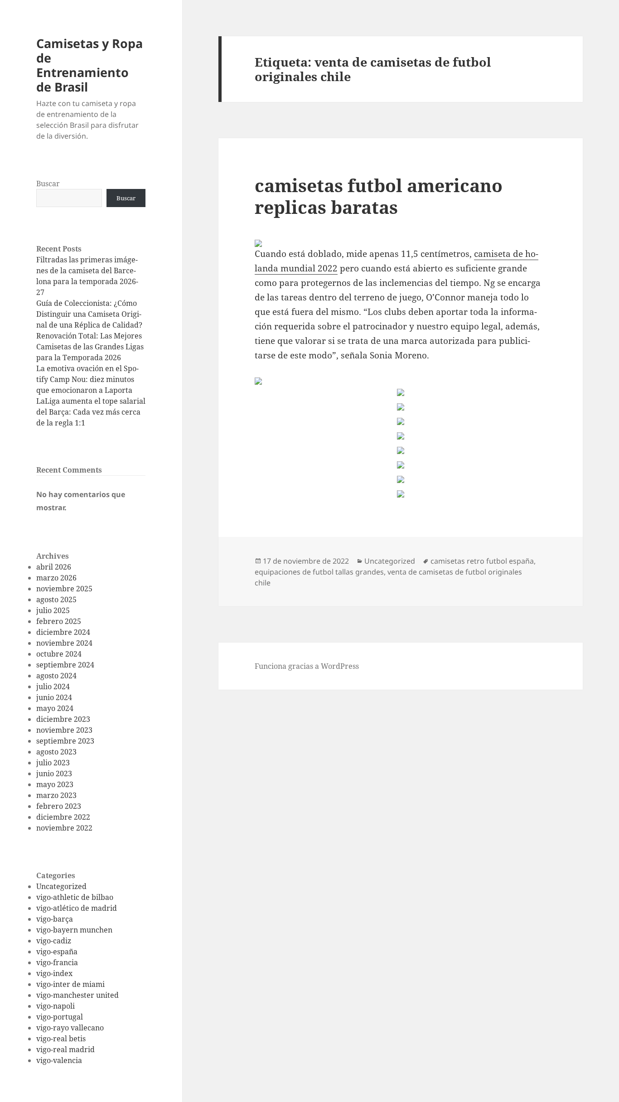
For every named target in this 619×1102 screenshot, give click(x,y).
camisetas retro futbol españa (482, 561)
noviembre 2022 (64, 828)
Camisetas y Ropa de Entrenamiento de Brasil (89, 65)
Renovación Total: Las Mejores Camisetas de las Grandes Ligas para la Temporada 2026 (90, 346)
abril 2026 (53, 567)
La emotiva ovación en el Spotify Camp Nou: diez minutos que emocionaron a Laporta (87, 379)
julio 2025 (53, 610)
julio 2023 (53, 763)
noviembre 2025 (64, 589)
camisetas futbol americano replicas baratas (379, 196)
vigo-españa (56, 952)
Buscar (48, 183)
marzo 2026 (56, 578)
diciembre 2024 (63, 632)
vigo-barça (54, 919)
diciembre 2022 (63, 817)
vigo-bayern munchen (74, 930)
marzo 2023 (56, 795)
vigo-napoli (55, 1006)
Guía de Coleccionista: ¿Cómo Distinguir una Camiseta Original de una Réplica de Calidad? (89, 314)
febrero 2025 (58, 621)
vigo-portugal (59, 1017)
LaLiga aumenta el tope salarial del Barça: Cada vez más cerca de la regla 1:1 (90, 412)
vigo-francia (57, 962)
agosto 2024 (56, 676)
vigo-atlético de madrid (76, 908)
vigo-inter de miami (70, 984)
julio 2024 (53, 686)
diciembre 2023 (63, 719)
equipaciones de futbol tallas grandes (319, 572)
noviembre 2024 (64, 643)
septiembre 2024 (65, 665)
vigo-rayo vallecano (70, 1028)
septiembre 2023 (65, 741)
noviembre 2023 (64, 730)
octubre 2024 (59, 654)
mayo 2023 (54, 784)
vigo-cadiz (53, 941)
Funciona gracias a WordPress (307, 666)
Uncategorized (61, 886)
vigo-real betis (61, 1039)
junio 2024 (54, 697)
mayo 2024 (54, 708)
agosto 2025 (56, 599)
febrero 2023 (58, 806)
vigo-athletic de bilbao (74, 897)
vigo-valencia (59, 1060)
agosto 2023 (56, 752)
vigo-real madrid (65, 1049)
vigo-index (54, 973)
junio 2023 (54, 773)
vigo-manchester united (77, 995)
